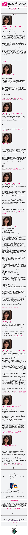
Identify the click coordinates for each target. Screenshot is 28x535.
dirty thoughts (16, 335)
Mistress (14, 464)
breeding (21, 391)
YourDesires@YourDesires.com (14, 520)
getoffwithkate (9, 99)
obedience (4, 431)
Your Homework (8, 75)
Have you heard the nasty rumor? (14, 350)
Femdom (18, 306)
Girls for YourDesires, (11, 60)
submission (19, 212)
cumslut (16, 430)
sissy (10, 392)
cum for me (19, 98)
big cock (16, 391)
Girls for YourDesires (14, 8)
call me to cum (16, 128)
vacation (21, 168)
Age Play (16, 211)
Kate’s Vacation (7, 144)
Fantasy (3, 99)
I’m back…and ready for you (12, 113)
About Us (14, 10)
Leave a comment (5, 130)
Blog (14, 11)
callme (15, 98)
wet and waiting (5, 336)
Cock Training (17, 463)
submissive (14, 392)
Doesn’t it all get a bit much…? (13, 183)
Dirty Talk (16, 168)
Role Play (4, 129)
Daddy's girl (21, 430)
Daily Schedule (14, 9)
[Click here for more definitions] (14, 514)
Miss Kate (23, 306)
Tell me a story (7, 321)
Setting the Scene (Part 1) (11, 227)
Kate (18, 60)
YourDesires (12, 336)
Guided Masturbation (7, 212)
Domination (20, 211)
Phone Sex (23, 335)
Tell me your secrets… (10, 446)
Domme (14, 306)
